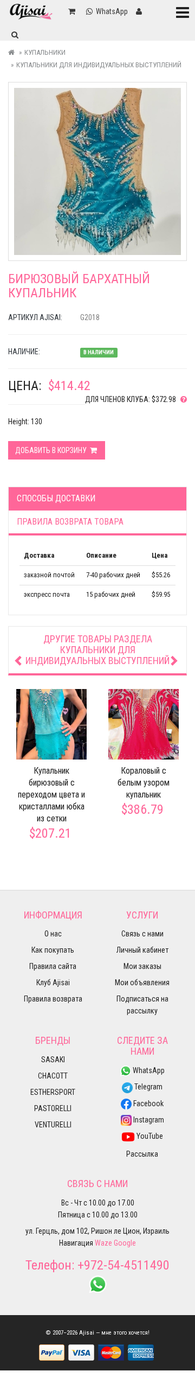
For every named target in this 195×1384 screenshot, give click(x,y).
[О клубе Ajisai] (181, 399)
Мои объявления (142, 982)
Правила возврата (53, 998)
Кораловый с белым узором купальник (144, 783)
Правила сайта (52, 966)
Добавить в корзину (51, 450)
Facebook (148, 1103)
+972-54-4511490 (123, 1265)
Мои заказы (142, 966)
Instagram (148, 1119)
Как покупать (52, 950)
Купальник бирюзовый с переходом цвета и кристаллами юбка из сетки (51, 795)
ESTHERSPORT (52, 1092)
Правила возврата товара (70, 521)
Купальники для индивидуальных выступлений (98, 65)
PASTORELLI (53, 1108)
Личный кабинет (142, 950)
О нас (53, 933)
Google (125, 1243)
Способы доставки (56, 498)
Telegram (147, 1086)
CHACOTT (53, 1076)
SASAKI (53, 1059)
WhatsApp (148, 1070)
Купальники (45, 52)
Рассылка (142, 1154)
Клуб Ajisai (53, 982)
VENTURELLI (53, 1124)
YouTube (149, 1136)
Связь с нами (142, 933)
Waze (103, 1243)
